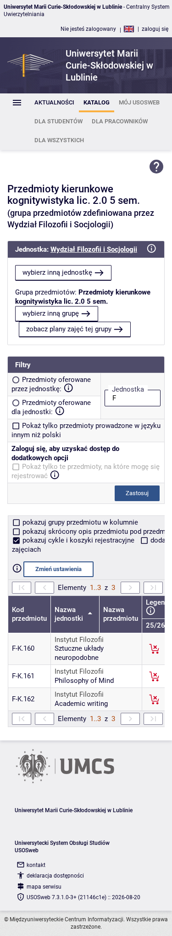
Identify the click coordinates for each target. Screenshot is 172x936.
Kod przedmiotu (29, 614)
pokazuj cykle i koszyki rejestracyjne (78, 540)
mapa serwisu (44, 887)
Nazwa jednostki (70, 614)
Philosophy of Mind (84, 680)
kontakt (36, 865)
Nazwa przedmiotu (120, 614)
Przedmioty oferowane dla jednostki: (51, 407)
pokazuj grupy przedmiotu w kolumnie (79, 522)
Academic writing (81, 703)
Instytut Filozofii (79, 640)
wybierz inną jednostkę (57, 272)
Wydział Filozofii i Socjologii (93, 249)
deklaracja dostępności (55, 875)
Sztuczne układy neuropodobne (79, 653)
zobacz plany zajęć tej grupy (68, 329)
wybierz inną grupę (50, 313)
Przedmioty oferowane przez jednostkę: (51, 384)
